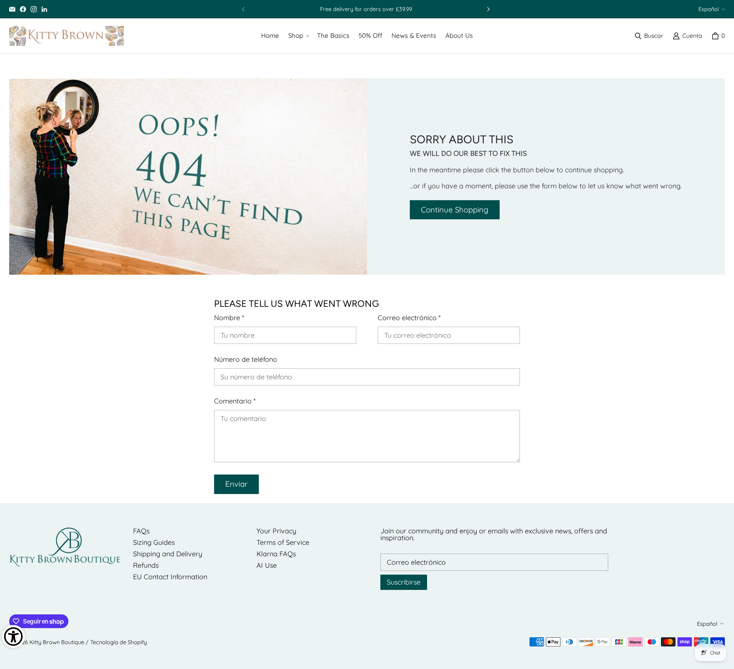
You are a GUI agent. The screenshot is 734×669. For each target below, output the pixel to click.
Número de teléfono (245, 359)
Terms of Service (283, 542)
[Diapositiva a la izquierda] (243, 9)
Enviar (236, 484)
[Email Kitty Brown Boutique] (12, 9)
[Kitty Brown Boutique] (66, 36)
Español (708, 9)
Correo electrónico (409, 317)
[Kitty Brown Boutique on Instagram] (33, 9)
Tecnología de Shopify (118, 642)
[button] (298, 36)
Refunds (146, 565)
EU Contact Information (170, 576)
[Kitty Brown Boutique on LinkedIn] (44, 9)
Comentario (235, 401)
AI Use (267, 565)
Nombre (229, 317)
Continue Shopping (455, 209)
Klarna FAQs (276, 553)
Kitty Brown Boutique (56, 642)
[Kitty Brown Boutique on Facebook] (23, 9)
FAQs (141, 530)
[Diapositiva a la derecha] (488, 9)
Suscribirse (404, 582)
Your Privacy (276, 530)
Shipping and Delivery (167, 553)
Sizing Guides (154, 542)
